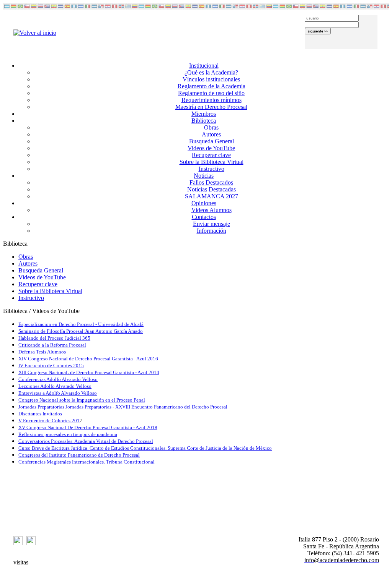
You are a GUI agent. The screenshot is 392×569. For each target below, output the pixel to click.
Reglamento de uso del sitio (211, 93)
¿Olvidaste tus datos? (330, 52)
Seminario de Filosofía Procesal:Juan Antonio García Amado (80, 331)
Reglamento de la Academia (211, 86)
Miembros (203, 113)
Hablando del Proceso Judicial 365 (54, 338)
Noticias (204, 175)
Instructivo (211, 168)
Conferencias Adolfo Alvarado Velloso (58, 379)
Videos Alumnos (211, 210)
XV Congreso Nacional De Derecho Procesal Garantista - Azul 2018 (87, 427)
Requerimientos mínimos (211, 100)
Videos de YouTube (211, 148)
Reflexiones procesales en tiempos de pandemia (67, 434)
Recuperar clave (211, 155)
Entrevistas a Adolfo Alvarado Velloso (57, 393)
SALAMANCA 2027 (211, 196)
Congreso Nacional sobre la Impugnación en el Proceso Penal (81, 400)
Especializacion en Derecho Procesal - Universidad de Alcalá (81, 324)
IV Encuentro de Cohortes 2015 (51, 365)
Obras (211, 127)
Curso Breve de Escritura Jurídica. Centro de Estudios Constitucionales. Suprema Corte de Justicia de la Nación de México (145, 448)
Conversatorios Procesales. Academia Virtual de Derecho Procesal (85, 441)
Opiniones (203, 203)
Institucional (204, 65)
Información (211, 230)
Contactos (204, 217)
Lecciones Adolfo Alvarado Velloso (54, 386)
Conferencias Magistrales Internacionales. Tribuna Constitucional (86, 462)
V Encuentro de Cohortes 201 (49, 420)
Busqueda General (211, 141)
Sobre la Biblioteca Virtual (211, 162)
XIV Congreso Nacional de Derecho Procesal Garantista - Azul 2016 (88, 359)
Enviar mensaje (211, 223)
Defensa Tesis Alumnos (42, 352)
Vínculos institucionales (211, 79)
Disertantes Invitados (40, 414)
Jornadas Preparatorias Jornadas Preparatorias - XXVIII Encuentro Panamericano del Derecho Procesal (122, 407)
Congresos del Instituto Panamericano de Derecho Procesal (79, 455)
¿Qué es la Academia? (211, 72)
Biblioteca (203, 120)
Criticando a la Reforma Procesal (52, 345)
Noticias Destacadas (211, 189)
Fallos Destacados (211, 182)
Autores (211, 134)
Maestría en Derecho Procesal (211, 107)
